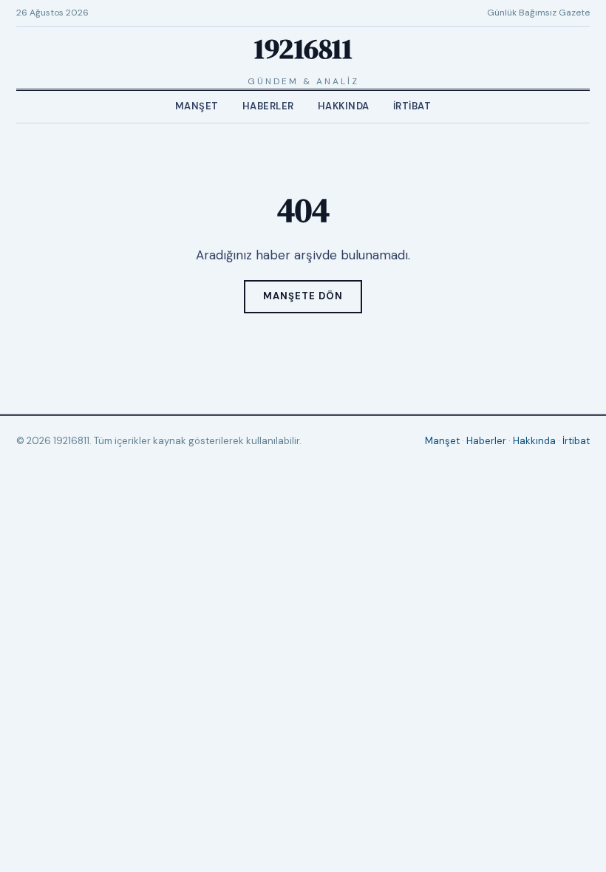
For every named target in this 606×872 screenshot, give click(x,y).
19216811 (303, 49)
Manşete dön (303, 296)
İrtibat (412, 106)
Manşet (197, 106)
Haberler (268, 106)
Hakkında (344, 106)
